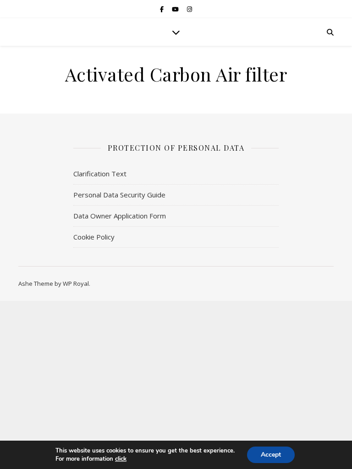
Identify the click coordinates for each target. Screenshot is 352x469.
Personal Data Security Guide (119, 194)
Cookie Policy (94, 236)
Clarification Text (99, 173)
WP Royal (76, 283)
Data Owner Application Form (119, 215)
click (120, 459)
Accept (271, 454)
